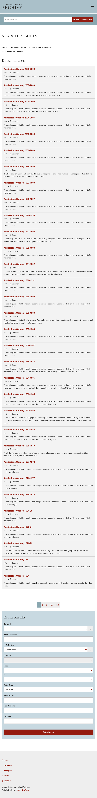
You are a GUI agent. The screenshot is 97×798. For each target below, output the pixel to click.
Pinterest (7, 781)
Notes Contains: (10, 634)
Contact (5, 760)
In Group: (7, 655)
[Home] (12, 6)
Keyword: (7, 624)
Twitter (6, 775)
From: (6, 666)
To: (5, 674)
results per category (15, 51)
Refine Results (48, 732)
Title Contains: (9, 706)
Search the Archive (83, 19)
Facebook (8, 765)
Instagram (8, 770)
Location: (7, 716)
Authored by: (9, 695)
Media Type (8, 685)
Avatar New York (22, 790)
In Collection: (9, 645)
